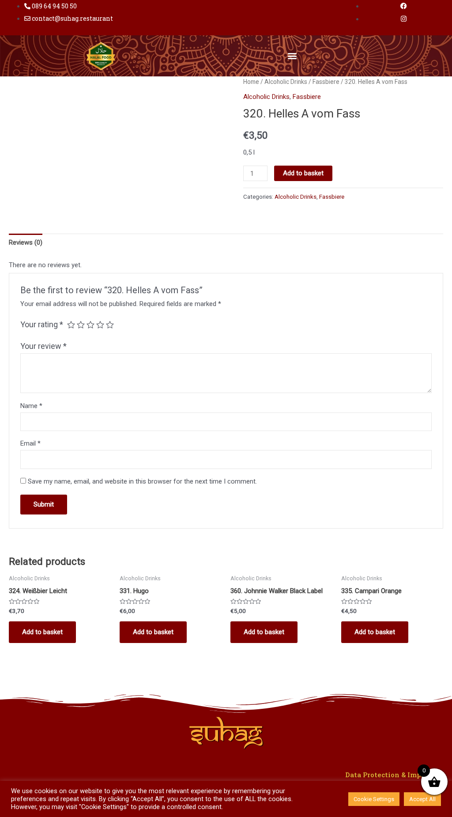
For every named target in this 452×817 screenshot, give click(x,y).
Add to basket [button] (42, 632)
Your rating (41, 324)
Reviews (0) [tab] (25, 242)
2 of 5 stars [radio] (81, 325)
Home (251, 81)
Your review (43, 346)
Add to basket (303, 173)
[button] (292, 56)
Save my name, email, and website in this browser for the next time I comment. (142, 481)
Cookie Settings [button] (374, 799)
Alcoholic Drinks (285, 81)
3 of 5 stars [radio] (90, 325)
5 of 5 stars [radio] (110, 325)
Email (30, 443)
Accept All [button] (422, 799)
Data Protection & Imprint (389, 774)
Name (31, 406)
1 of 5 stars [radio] (71, 325)
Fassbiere (326, 81)
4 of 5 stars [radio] (100, 325)
